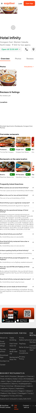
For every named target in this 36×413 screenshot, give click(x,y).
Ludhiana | (4, 388)
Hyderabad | (17, 381)
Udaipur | (29, 391)
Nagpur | (21, 391)
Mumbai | (13, 376)
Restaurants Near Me (14, 358)
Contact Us (4, 361)
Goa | (21, 379)
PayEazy (22, 344)
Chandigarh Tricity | (26, 393)
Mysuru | (12, 388)
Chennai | (30, 376)
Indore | (30, 386)
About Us (3, 338)
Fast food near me (13, 345)
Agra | (9, 381)
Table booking (13, 339)
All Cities (19, 396)
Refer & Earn (24, 347)
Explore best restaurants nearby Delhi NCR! (15, 399)
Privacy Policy (22, 358)
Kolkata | (9, 379)
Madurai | (4, 393)
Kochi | (33, 381)
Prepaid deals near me (14, 351)
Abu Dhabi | (12, 393)
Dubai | (15, 379)
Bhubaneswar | (20, 386)
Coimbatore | (5, 384)
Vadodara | (20, 388)
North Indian (5, 45)
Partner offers (3, 350)
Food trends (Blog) (2, 343)
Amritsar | (10, 386)
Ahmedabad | (29, 379)
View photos (28, 66)
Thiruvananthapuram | (9, 391)
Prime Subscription (24, 339)
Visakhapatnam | (25, 384)
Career (3, 365)
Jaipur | (3, 381)
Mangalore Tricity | (8, 396)
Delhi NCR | (5, 376)
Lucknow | (26, 381)
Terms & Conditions (23, 352)
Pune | (2, 379)
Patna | (3, 386)
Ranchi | (15, 384)
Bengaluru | (22, 376)
